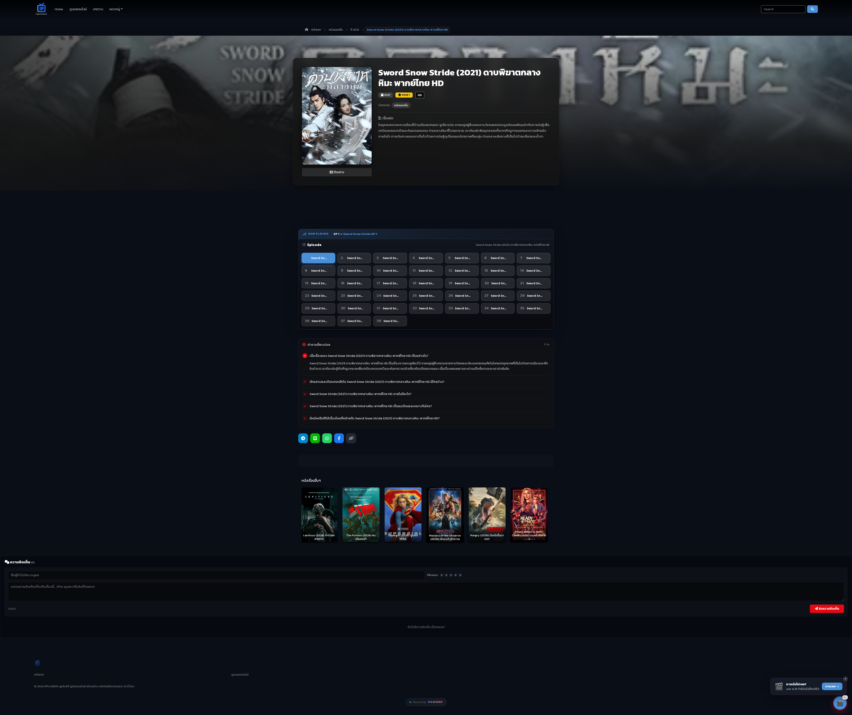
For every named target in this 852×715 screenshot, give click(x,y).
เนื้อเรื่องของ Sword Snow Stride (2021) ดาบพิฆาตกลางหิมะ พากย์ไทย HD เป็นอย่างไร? (369, 355)
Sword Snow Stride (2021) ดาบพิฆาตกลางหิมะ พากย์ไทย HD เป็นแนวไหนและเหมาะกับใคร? (371, 406)
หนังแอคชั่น (336, 30)
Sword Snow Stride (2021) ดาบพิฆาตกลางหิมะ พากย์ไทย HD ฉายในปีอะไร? (360, 393)
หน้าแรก (316, 30)
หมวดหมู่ (114, 9)
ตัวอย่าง (338, 172)
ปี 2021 (355, 30)
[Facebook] (339, 438)
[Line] (315, 438)
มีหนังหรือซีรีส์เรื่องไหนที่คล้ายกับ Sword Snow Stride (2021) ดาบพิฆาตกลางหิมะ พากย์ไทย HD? (375, 418)
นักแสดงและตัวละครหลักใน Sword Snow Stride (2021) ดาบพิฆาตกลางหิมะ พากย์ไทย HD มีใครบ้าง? (377, 381)
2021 (386, 95)
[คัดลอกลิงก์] (351, 438)
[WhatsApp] (327, 438)
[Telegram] (303, 438)
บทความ (98, 9)
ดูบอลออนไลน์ (78, 9)
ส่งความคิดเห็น (828, 608)
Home (59, 9)
